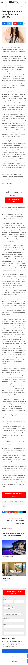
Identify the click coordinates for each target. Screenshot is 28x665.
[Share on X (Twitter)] (9, 23)
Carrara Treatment (8, 556)
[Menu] (2, 2)
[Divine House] (14, 569)
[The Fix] (14, 2)
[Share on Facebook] (4, 23)
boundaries (10, 501)
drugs (21, 501)
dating (16, 501)
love (8, 504)
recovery (13, 504)
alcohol (4, 501)
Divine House (6, 578)
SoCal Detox (10, 520)
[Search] (26, 2)
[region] (14, 650)
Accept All (14, 651)
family (4, 504)
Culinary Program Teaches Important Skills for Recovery (19, 522)
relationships (20, 504)
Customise (14, 656)
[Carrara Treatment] (14, 547)
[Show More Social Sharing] (24, 23)
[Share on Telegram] (20, 23)
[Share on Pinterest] (15, 23)
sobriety (4, 506)
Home (10, 7)
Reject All (14, 661)
